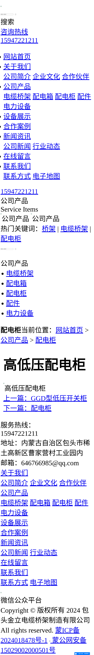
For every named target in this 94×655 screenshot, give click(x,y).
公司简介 (17, 76)
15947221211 (19, 191)
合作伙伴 (75, 76)
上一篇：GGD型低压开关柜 (45, 398)
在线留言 (17, 156)
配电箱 (43, 96)
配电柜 (65, 96)
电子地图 (46, 176)
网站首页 (17, 57)
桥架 (49, 229)
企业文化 (46, 76)
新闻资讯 (17, 136)
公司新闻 (17, 146)
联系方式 (17, 176)
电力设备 (17, 106)
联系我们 (17, 166)
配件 (84, 96)
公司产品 (17, 86)
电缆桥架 (17, 96)
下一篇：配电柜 (27, 408)
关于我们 (17, 66)
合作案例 (17, 126)
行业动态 (46, 146)
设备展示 (17, 116)
